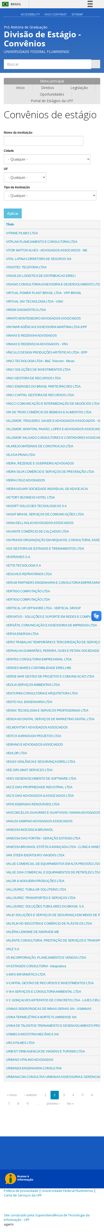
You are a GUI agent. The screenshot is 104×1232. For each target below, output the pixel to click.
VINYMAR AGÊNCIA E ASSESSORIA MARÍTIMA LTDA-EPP (46, 327)
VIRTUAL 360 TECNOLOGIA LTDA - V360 (34, 301)
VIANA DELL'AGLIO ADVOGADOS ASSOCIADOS (39, 523)
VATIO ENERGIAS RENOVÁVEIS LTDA (33, 804)
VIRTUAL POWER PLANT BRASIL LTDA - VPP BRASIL (44, 293)
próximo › (53, 1103)
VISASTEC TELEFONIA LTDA (26, 267)
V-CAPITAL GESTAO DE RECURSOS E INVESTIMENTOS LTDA (50, 983)
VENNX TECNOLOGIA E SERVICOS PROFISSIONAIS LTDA (47, 710)
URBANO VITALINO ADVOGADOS (29, 1060)
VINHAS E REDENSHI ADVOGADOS (31, 335)
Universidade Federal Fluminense (67, 1190)
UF (6, 169)
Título (10, 224)
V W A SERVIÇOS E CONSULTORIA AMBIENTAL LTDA (43, 991)
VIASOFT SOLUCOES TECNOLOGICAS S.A (36, 506)
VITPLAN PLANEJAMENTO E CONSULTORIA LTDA (41, 242)
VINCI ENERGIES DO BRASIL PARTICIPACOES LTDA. (43, 386)
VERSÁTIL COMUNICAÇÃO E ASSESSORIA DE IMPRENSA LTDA (51, 625)
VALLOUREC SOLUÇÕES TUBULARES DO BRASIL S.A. (45, 906)
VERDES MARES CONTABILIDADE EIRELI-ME (38, 668)
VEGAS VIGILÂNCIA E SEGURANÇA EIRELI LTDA (40, 762)
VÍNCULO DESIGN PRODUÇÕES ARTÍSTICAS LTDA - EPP (46, 352)
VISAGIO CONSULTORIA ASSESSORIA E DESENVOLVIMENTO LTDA (54, 284)
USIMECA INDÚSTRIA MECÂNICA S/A (32, 1034)
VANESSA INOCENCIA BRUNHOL (29, 830)
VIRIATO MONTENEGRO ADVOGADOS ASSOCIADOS (43, 318)
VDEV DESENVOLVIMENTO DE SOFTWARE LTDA (41, 778)
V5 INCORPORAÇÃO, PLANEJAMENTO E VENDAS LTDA (46, 957)
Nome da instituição (18, 132)
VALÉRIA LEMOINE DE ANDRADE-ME (32, 932)
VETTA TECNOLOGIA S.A (23, 565)
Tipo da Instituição (17, 187)
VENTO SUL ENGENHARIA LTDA (29, 702)
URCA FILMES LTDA (20, 1043)
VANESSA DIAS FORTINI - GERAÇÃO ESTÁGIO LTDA (43, 838)
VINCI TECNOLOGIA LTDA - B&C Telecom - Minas (40, 361)
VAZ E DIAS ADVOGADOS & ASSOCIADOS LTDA (40, 796)
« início (12, 1095)
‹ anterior (30, 1095)
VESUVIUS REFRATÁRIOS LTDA (29, 574)
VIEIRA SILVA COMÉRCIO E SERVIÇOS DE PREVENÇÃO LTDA (50, 472)
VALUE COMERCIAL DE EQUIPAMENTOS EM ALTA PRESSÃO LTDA (53, 864)
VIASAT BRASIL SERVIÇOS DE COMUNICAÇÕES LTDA (45, 514)
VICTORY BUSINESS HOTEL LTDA (30, 497)
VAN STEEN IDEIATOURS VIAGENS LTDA (35, 855)
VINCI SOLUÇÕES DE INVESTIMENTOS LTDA (38, 369)
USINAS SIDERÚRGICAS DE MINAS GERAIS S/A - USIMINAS (48, 1009)
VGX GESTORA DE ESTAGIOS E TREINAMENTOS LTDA (45, 548)
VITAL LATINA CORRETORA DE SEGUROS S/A (38, 259)
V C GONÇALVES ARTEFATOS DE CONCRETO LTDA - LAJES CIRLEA (54, 1000)
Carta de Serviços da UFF (23, 1195)
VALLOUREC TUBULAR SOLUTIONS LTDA (36, 889)
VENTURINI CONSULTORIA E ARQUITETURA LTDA (42, 693)
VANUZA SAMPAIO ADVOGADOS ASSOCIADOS (39, 821)
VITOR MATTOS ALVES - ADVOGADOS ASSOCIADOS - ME (46, 250)
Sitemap (77, 14)
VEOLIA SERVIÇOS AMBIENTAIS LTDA (33, 685)
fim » (70, 1103)
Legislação (79, 87)
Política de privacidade (21, 1190)
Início (20, 87)
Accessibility (30, 14)
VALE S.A (12, 949)
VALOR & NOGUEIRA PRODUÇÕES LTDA (35, 881)
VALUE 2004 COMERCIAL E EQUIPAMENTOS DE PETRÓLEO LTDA (53, 872)
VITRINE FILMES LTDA (22, 233)
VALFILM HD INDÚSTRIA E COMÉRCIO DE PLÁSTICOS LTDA (49, 923)
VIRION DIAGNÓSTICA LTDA (26, 310)
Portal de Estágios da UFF (52, 100)
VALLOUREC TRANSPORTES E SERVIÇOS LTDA (40, 898)
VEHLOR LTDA (16, 753)
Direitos (47, 87)
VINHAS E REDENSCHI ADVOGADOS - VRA (37, 344)
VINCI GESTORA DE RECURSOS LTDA (33, 378)
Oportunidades (52, 94)
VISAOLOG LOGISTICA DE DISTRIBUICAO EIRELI (40, 276)
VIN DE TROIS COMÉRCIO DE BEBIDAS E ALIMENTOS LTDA (48, 412)
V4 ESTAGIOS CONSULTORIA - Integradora (36, 966)
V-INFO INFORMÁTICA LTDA (25, 974)
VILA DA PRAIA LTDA (20, 455)
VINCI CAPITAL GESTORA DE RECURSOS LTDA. (40, 395)
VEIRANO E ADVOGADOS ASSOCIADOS (34, 744)
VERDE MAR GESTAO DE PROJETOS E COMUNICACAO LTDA (50, 676)
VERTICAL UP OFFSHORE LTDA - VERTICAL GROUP (43, 608)
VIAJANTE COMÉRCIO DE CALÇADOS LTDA (37, 531)
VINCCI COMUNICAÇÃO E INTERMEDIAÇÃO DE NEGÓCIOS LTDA (52, 403)
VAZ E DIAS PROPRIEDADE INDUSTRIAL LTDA (39, 787)
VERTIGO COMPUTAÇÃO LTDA (28, 591)
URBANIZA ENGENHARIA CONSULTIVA (34, 1068)
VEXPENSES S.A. (18, 557)
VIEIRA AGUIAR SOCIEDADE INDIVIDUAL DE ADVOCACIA (47, 489)
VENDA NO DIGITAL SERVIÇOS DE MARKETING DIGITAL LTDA (50, 719)
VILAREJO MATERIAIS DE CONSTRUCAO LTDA (39, 446)
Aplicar (12, 213)
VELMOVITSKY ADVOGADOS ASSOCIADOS (37, 727)
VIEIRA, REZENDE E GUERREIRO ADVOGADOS (40, 463)
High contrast (55, 14)
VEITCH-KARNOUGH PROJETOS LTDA (33, 736)
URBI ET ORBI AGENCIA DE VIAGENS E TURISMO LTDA (45, 1051)
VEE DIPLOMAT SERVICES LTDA (29, 770)
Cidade (9, 151)
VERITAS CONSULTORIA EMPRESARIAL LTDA (39, 659)
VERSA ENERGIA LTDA (22, 634)
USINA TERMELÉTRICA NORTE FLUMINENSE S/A (41, 1017)
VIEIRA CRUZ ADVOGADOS (25, 480)
